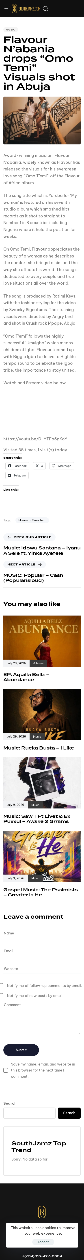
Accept (43, 1242)
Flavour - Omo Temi (32, 520)
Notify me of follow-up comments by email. (44, 985)
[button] (8, 8)
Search (10, 1103)
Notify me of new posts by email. (35, 995)
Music (11, 29)
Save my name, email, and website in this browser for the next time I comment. (43, 1070)
